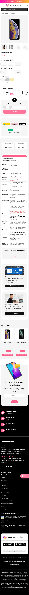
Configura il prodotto (7, 354)
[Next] (26, 29)
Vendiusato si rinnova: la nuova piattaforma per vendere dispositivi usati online (16, 521)
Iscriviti (14, 401)
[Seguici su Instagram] (3, 466)
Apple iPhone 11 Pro (21, 342)
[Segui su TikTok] (5, 466)
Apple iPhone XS (7, 342)
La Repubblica (11, 456)
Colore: (4, 76)
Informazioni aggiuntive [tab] (8, 158)
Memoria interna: (6, 60)
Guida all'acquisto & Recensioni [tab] (9, 160)
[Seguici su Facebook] (1, 466)
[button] (2, 5)
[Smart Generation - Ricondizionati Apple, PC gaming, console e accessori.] (15, 5)
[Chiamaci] (8, 466)
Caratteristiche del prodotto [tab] (8, 156)
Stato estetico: (6, 68)
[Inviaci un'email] (6, 466)
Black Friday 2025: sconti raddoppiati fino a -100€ (15, 526)
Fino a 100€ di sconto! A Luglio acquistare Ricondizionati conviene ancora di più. (15, 517)
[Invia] (25, 9)
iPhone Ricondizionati (6, 13)
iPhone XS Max (14, 13)
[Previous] (2, 29)
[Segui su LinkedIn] (10, 466)
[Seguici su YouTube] (11, 466)
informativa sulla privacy (14, 397)
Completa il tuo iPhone (7, 88)
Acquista (14, 111)
